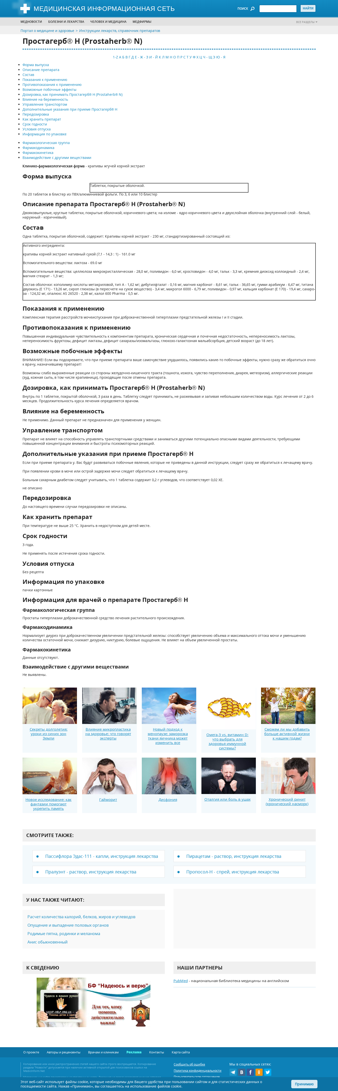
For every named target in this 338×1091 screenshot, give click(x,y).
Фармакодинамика (38, 147)
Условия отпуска (37, 129)
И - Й (153, 57)
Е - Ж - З (141, 57)
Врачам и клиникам (103, 1052)
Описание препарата (41, 69)
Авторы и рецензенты (63, 1052)
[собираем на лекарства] (93, 1007)
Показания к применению (45, 79)
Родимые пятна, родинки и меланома (63, 933)
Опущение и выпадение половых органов (68, 925)
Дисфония (168, 799)
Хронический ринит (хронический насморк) (287, 801)
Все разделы (305, 22)
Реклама (134, 1052)
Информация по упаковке (45, 134)
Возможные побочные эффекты (49, 89)
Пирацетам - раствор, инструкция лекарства (233, 856)
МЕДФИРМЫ (142, 22)
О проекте (31, 1052)
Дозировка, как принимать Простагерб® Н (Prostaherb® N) (72, 94)
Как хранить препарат (42, 119)
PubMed (180, 980)
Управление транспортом (45, 104)
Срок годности (35, 124)
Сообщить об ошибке (189, 1064)
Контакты (156, 1052)
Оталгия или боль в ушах (227, 799)
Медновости (31, 22)
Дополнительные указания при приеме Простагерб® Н (70, 109)
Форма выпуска (36, 64)
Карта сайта (181, 1052)
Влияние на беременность (45, 99)
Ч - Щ (207, 57)
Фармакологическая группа (46, 142)
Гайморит (108, 799)
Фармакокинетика (38, 152)
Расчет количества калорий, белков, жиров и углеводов (81, 916)
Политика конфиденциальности (197, 1070)
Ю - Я (220, 57)
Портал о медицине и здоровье (47, 30)
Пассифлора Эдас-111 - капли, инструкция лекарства (101, 856)
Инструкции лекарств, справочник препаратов (119, 30)
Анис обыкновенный (47, 942)
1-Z (115, 57)
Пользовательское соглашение (197, 1077)
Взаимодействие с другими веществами (57, 157)
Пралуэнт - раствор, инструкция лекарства (90, 872)
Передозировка (36, 114)
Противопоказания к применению (52, 84)
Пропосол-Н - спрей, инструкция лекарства (232, 872)
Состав (28, 74)
